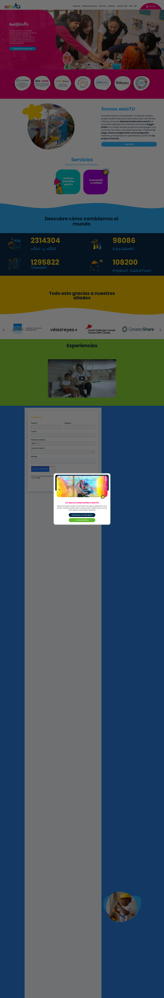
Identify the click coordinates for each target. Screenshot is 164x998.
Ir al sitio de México (82, 520)
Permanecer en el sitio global (82, 515)
